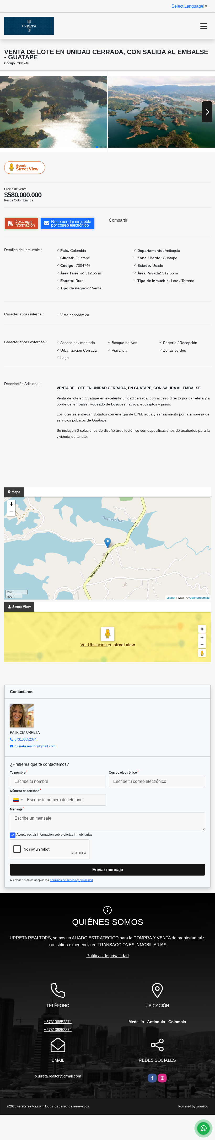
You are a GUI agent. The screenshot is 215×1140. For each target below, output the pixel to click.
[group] (53, 112)
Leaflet (170, 597)
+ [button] (11, 504)
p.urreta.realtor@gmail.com (35, 746)
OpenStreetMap (199, 597)
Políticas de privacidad (108, 956)
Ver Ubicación (94, 645)
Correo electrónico (124, 772)
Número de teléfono (25, 791)
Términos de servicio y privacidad (71, 880)
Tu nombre (19, 772)
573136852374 (25, 739)
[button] (97, 147)
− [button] (11, 512)
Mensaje (17, 809)
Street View (27, 167)
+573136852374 (58, 1021)
